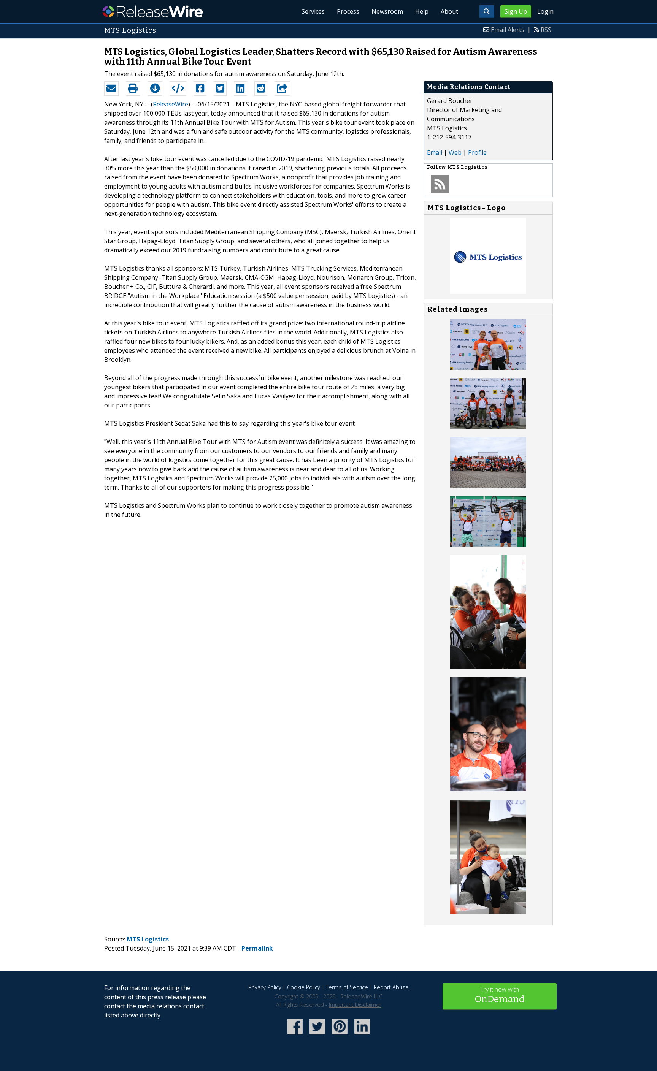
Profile (477, 152)
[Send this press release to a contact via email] (111, 88)
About (449, 11)
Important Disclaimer (355, 1004)
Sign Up (516, 11)
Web (455, 152)
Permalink (257, 948)
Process (348, 11)
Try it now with (499, 994)
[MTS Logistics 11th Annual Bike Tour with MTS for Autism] (488, 367)
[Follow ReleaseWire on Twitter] (317, 1034)
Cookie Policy (303, 987)
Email (434, 152)
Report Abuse (391, 987)
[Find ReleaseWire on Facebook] (294, 1034)
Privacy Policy (265, 987)
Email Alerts (507, 29)
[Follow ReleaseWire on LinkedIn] (362, 1034)
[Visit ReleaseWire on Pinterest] (339, 1034)
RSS (546, 29)
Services (313, 11)
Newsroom (387, 11)
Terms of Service (347, 987)
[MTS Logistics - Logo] (488, 291)
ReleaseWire (152, 11)
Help (421, 11)
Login (545, 11)
